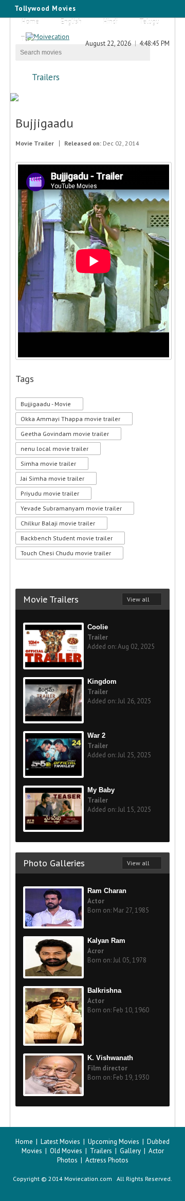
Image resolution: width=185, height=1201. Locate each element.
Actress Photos (106, 1160)
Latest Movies (60, 1141)
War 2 (96, 735)
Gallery (130, 1151)
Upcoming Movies (113, 1141)
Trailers (46, 77)
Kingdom (102, 681)
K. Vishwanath (110, 1058)
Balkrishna (104, 990)
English (71, 21)
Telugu (149, 21)
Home (30, 21)
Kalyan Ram (106, 940)
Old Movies (66, 1151)
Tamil (29, 39)
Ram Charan (106, 891)
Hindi (110, 21)
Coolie (97, 627)
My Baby (101, 790)
